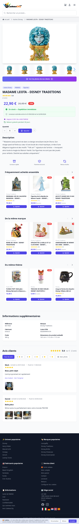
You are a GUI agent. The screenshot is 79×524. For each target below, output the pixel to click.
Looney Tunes (7, 458)
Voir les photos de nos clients (40, 79)
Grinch (4, 455)
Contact (43, 476)
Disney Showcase (47, 452)
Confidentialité (7, 503)
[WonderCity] (49, 509)
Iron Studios (6, 479)
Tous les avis (8, 357)
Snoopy (5, 452)
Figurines (26, 87)
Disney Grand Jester (48, 455)
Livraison (44, 479)
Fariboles (5, 473)
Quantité (5, 127)
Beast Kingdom (7, 470)
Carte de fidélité (7, 494)
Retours (43, 482)
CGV (3, 497)
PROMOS (17, 87)
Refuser (64, 521)
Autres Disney (8, 87)
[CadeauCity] (42, 509)
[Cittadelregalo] (45, 509)
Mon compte (45, 470)
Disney (4, 443)
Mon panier (45, 473)
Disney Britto (45, 449)
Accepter (72, 521)
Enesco (7, 331)
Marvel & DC (6, 449)
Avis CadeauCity (7, 508)
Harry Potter (6, 446)
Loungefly (44, 443)
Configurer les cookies (48, 484)
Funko (4, 476)
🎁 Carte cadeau (46, 467)
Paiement (5, 500)
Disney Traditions (46, 326)
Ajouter (17, 206)
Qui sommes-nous (8, 505)
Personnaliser (55, 521)
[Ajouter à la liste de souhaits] (34, 130)
